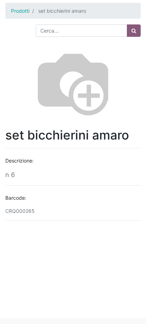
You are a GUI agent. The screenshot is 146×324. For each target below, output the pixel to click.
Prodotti (20, 11)
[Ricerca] (134, 30)
